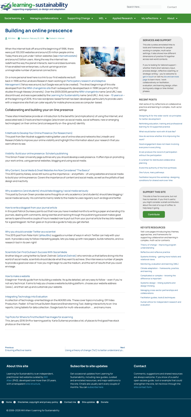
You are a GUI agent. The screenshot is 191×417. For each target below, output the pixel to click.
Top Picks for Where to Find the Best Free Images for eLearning (39, 317)
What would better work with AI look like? (157, 131)
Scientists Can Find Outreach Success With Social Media (36, 252)
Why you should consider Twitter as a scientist (30, 231)
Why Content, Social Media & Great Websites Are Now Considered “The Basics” (47, 170)
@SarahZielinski (67, 255)
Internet (61, 38)
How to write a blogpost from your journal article (31, 207)
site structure (33, 383)
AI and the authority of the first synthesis (158, 167)
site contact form (143, 387)
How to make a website (17, 276)
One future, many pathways (151, 172)
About (170, 18)
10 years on (117, 95)
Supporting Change (78, 18)
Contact (172, 7)
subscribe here (95, 387)
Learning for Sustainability (65, 95)
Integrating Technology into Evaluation (26, 296)
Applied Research (123, 18)
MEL (101, 18)
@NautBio (45, 235)
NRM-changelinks (89, 91)
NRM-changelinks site (39, 88)
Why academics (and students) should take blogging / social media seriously (46, 190)
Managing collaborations (44, 18)
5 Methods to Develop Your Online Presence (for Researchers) (39, 133)
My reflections (150, 18)
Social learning (12, 18)
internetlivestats (67, 55)
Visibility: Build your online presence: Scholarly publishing (36, 153)
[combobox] (144, 7)
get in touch (148, 76)
